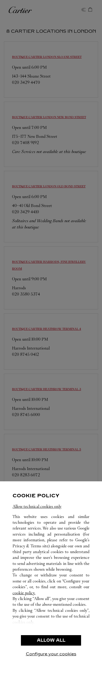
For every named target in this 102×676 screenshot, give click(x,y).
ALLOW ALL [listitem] (51, 640)
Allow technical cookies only (37, 506)
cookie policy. (24, 592)
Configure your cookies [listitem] (51, 653)
